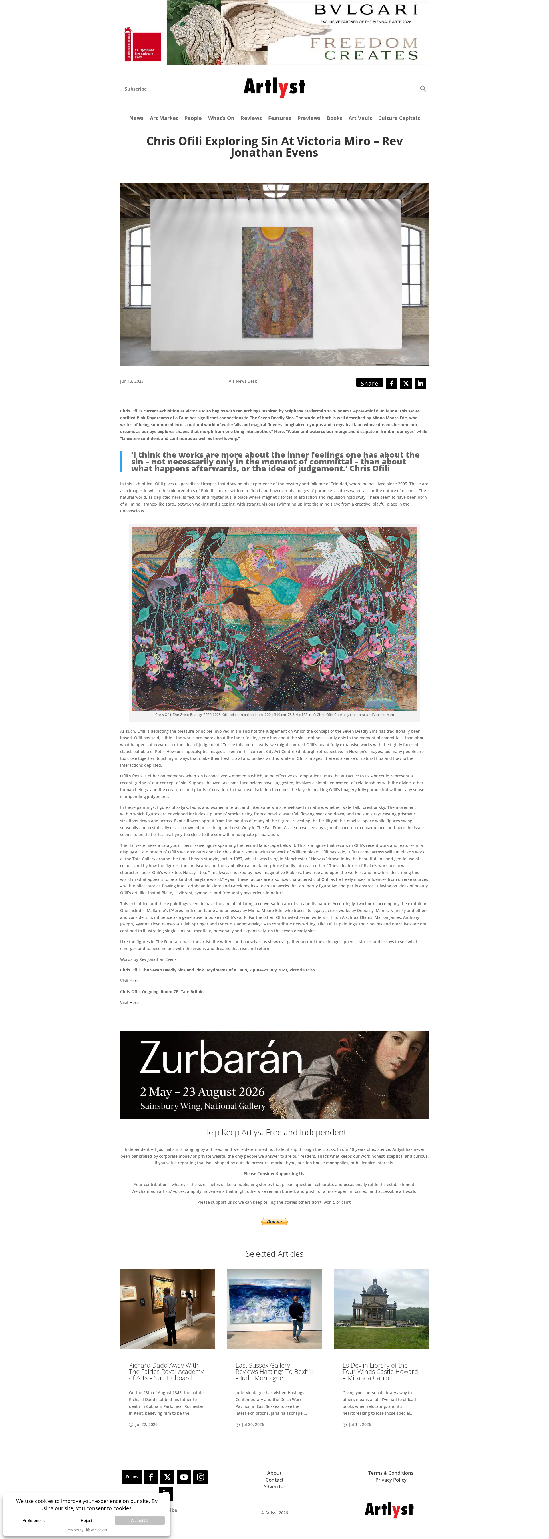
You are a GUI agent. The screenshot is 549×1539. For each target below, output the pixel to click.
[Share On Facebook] (391, 383)
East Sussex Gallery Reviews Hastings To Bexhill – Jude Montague (274, 1371)
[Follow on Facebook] (151, 1477)
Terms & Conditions (390, 1473)
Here (134, 980)
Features (279, 118)
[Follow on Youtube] (184, 1477)
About (274, 1473)
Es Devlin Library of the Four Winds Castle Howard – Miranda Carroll (380, 1371)
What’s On (221, 118)
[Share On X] (406, 383)
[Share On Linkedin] (420, 383)
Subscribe (136, 89)
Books (334, 118)
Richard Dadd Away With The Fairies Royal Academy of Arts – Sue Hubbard (166, 1371)
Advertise (274, 1486)
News (136, 118)
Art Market (164, 118)
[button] (423, 88)
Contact (274, 1479)
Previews (309, 118)
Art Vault (360, 118)
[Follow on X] (167, 1477)
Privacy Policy (391, 1479)
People (193, 118)
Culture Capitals (399, 118)
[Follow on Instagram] (200, 1477)
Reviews (251, 118)
